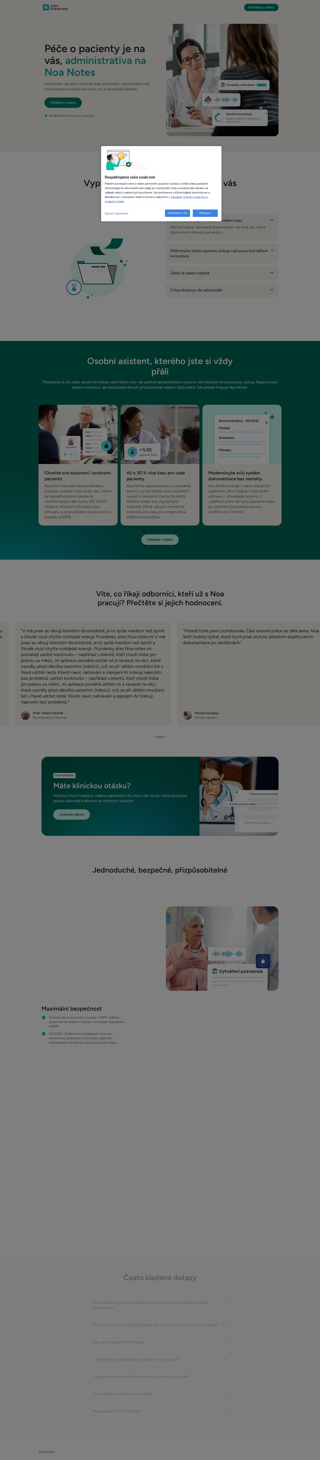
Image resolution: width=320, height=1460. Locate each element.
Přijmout (205, 213)
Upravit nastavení (116, 213)
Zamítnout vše (177, 213)
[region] (161, 183)
